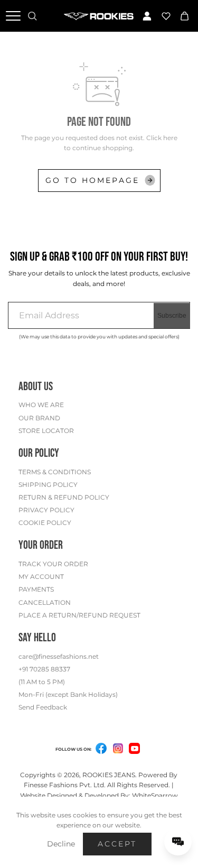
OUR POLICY (38, 453)
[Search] (32, 16)
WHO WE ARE (41, 405)
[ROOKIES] (99, 16)
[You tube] (134, 748)
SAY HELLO (37, 638)
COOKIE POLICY (44, 523)
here (170, 138)
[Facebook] (100, 750)
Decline (61, 844)
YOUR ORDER (40, 545)
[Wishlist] (165, 15)
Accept (117, 844)
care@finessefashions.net (58, 656)
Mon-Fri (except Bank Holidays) (68, 694)
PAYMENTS (36, 589)
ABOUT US (35, 387)
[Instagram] (117, 750)
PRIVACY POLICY (46, 510)
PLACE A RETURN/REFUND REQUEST (79, 615)
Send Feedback (42, 707)
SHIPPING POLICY (48, 485)
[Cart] (184, 15)
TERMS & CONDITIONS (54, 472)
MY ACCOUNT (41, 577)
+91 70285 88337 (44, 669)
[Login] (147, 15)
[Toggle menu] (13, 15)
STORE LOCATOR (46, 431)
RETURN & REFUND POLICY (63, 497)
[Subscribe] (172, 315)
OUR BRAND (39, 418)
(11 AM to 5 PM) (41, 682)
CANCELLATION (44, 602)
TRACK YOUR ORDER (53, 564)
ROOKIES (97, 775)
